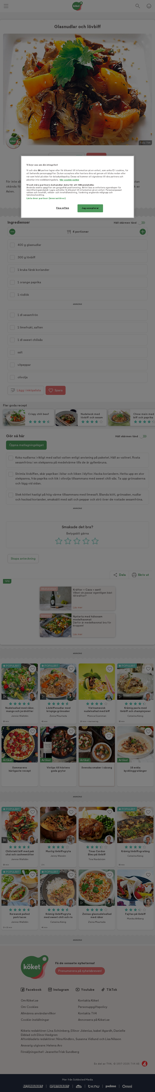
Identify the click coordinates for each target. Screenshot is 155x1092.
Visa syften (62, 208)
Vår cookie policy (69, 180)
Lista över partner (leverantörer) (46, 198)
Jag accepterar (90, 208)
